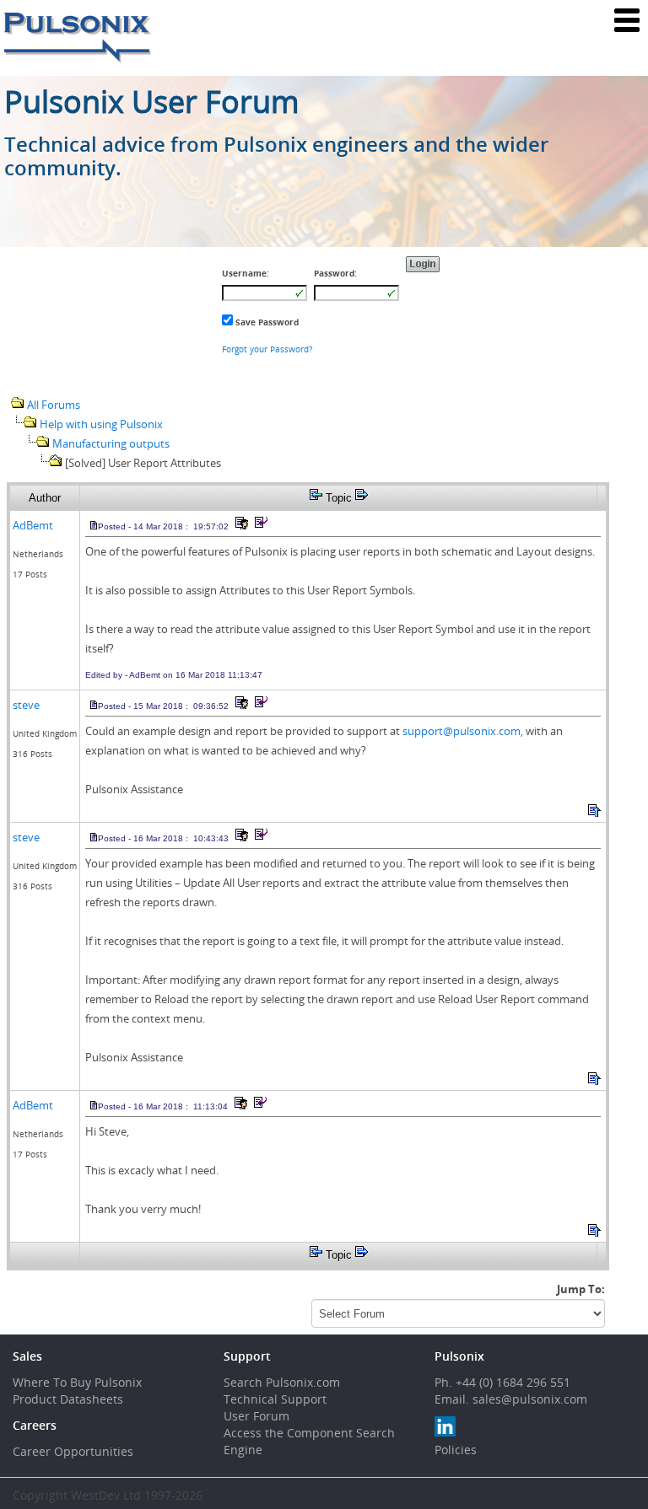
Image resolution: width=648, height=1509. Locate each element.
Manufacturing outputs (111, 443)
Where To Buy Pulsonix (77, 1382)
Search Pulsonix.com (282, 1382)
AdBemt (33, 525)
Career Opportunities (73, 1451)
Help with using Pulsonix (101, 424)
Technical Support (275, 1399)
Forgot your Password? (267, 349)
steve (26, 704)
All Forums (53, 404)
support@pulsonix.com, (462, 730)
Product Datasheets (68, 1399)
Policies (456, 1450)
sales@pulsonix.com (529, 1399)
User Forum (256, 1416)
